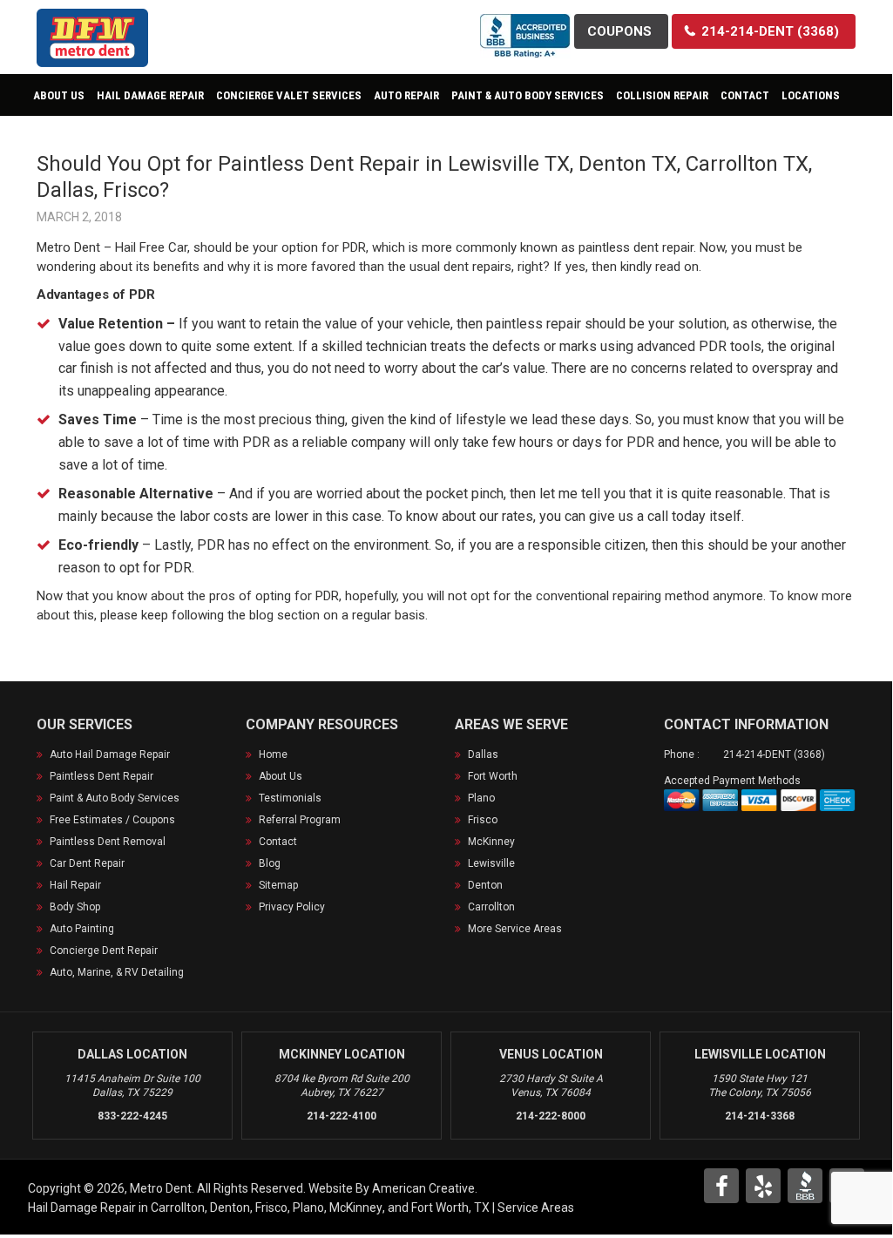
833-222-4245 (132, 1116)
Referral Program (300, 820)
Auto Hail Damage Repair (110, 754)
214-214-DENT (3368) (774, 754)
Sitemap (278, 885)
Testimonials (290, 798)
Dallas (483, 754)
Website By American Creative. (392, 1188)
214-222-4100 (341, 1116)
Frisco (482, 820)
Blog (270, 863)
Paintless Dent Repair (101, 776)
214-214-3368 (760, 1116)
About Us (280, 776)
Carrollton (491, 907)
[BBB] (805, 1185)
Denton (485, 885)
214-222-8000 (550, 1116)
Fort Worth (493, 776)
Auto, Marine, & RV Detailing (117, 972)
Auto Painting (82, 929)
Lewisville (491, 863)
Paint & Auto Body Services (114, 798)
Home (273, 754)
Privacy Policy (292, 907)
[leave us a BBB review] (525, 25)
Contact (278, 841)
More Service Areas (515, 929)
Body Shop (75, 907)
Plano (481, 798)
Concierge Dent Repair (104, 950)
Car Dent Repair (87, 863)
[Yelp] (763, 1185)
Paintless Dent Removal (108, 841)
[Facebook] (721, 1185)
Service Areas (535, 1207)
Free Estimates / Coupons (112, 820)
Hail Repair (75, 885)
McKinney (491, 841)
